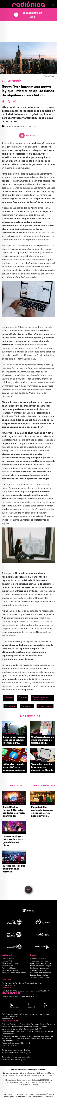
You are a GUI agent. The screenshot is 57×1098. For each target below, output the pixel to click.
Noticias (23, 697)
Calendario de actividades (41, 963)
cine (6, 833)
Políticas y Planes (9, 968)
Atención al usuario (38, 959)
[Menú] (4, 4)
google (36, 761)
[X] (9, 101)
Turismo (9, 697)
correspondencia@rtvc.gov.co (14, 1031)
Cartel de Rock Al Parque (14, 803)
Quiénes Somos (8, 959)
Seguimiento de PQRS (10, 1041)
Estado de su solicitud (39, 975)
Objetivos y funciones (10, 963)
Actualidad (11, 706)
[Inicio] (28, 3)
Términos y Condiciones (39, 977)
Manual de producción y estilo (14, 973)
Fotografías (10, 733)
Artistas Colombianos (41, 803)
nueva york (28, 706)
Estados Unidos (45, 706)
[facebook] (3, 101)
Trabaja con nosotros (39, 961)
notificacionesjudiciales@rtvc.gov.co (16, 1052)
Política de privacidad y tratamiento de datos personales (25, 1014)
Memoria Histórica (12, 862)
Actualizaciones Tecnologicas (41, 698)
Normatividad (7, 966)
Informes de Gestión (10, 970)
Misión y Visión (7, 961)
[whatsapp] (14, 101)
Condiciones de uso (10, 1016)
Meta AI (7, 761)
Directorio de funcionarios (40, 973)
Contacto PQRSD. (9, 1034)
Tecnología (13, 81)
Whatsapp (37, 733)
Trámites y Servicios (38, 970)
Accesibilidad (7, 1019)
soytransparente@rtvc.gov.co (14, 1060)
